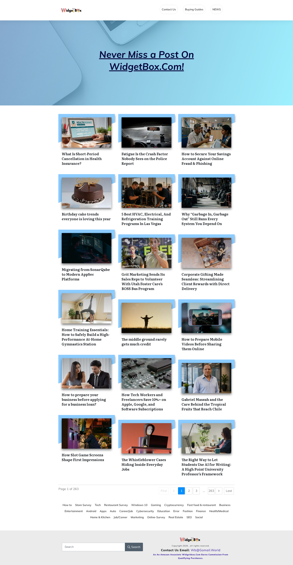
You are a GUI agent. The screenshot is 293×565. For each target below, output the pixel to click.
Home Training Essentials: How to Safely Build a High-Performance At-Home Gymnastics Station (86, 336)
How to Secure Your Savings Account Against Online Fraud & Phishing (206, 158)
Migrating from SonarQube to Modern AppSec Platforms (86, 274)
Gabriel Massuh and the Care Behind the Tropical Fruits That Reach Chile (204, 404)
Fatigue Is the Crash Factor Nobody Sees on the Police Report (145, 158)
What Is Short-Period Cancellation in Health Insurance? (82, 158)
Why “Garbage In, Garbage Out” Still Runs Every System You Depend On (205, 218)
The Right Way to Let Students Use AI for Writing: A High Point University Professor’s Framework (206, 466)
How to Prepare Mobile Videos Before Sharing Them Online (202, 344)
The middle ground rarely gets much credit (144, 341)
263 (211, 491)
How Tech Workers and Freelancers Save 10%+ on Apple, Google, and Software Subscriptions (144, 401)
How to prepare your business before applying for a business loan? (84, 399)
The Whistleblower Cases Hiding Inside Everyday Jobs (144, 464)
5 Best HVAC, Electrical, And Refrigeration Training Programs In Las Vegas (146, 218)
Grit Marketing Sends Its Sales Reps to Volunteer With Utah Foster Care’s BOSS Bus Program (143, 281)
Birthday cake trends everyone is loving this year (86, 216)
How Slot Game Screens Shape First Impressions (83, 457)
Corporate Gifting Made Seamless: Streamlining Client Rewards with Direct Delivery (206, 281)
